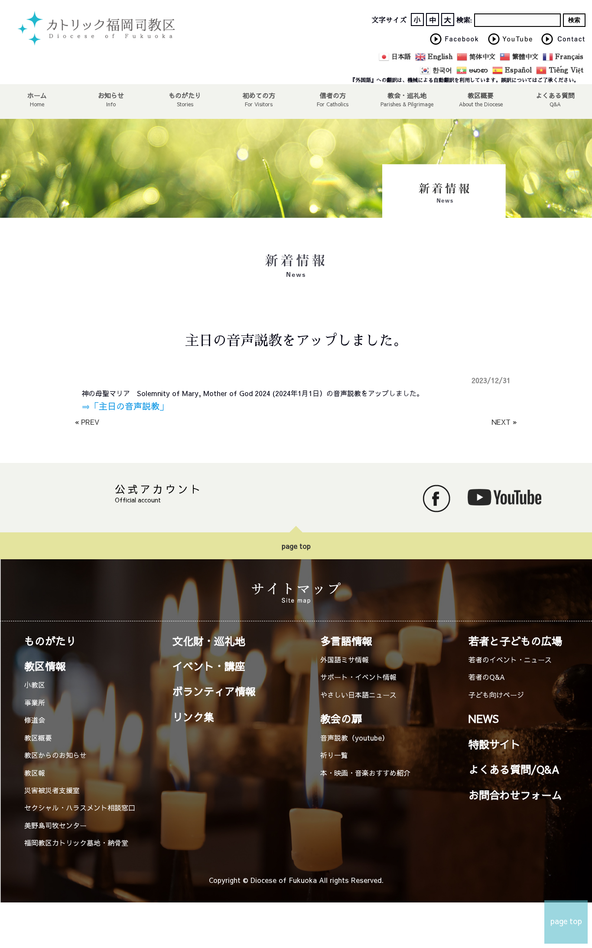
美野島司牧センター (55, 825)
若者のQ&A (486, 677)
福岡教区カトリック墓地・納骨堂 (76, 842)
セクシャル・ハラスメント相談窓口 (79, 807)
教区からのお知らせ (55, 755)
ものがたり (185, 95)
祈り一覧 (334, 755)
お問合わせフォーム (515, 794)
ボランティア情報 (214, 691)
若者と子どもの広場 (515, 640)
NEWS (483, 718)
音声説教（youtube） (354, 737)
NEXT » (504, 421)
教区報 (34, 772)
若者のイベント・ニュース (510, 659)
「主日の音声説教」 (129, 406)
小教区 (34, 684)
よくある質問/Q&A (513, 769)
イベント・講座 (208, 666)
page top (296, 546)
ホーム (37, 95)
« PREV (87, 421)
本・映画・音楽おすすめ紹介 (365, 772)
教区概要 (38, 737)
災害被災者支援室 (52, 790)
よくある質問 (555, 95)
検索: (464, 20)
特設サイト (494, 744)
